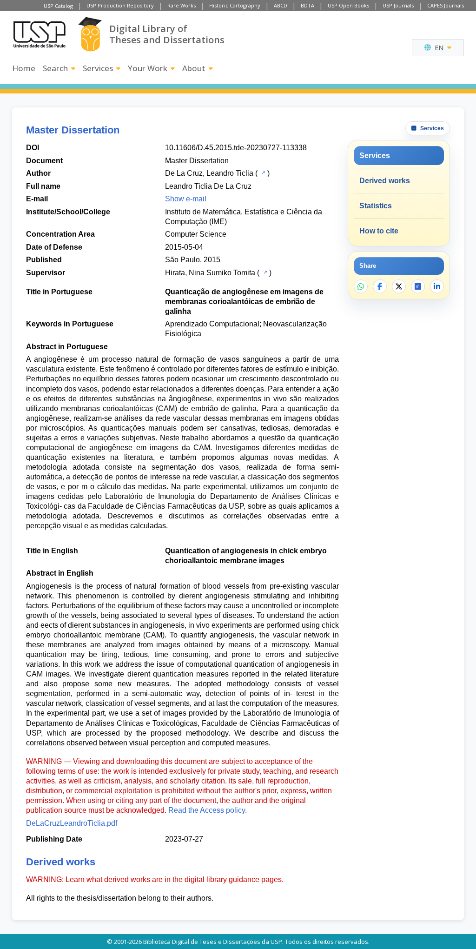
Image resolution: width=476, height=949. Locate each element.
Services (98, 68)
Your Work (147, 68)
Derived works (384, 181)
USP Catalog (58, 5)
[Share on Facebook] (380, 286)
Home (23, 68)
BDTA (307, 5)
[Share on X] (399, 286)
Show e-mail (185, 199)
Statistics (375, 206)
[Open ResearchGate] (418, 286)
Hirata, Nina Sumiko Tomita (210, 273)
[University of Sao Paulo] (39, 34)
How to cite (378, 231)
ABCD (280, 5)
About (193, 68)
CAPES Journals (445, 5)
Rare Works (181, 5)
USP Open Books (348, 5)
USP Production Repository (120, 5)
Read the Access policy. (207, 810)
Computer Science (195, 234)
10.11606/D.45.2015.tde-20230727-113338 (236, 148)
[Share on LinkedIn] (437, 286)
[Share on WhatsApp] (361, 286)
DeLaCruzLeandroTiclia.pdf (71, 823)
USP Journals (398, 5)
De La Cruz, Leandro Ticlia (209, 173)
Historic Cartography (234, 5)
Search (55, 68)
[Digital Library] (90, 34)
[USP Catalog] (262, 172)
